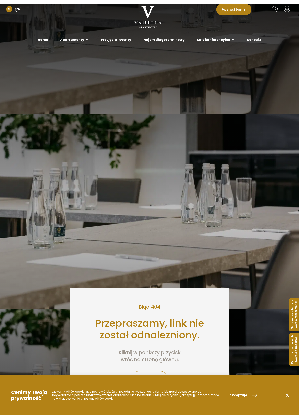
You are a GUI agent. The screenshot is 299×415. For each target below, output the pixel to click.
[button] (287, 395)
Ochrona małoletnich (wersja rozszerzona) (294, 314)
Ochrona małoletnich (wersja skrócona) (294, 349)
